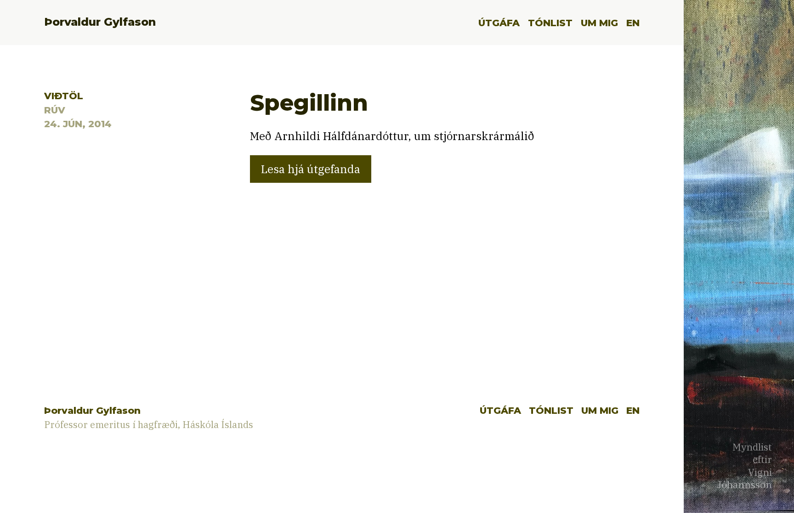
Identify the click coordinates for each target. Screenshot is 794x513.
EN (633, 22)
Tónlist (550, 22)
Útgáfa (499, 22)
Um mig (599, 22)
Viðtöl (63, 95)
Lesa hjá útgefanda (310, 169)
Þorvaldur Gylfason (100, 21)
